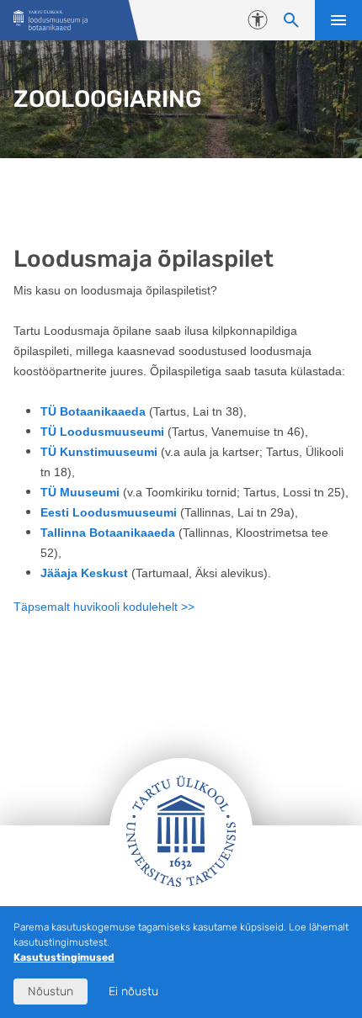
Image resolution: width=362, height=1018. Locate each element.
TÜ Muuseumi (80, 492)
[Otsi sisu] (291, 20)
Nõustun (50, 991)
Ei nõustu (133, 991)
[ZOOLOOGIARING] (50, 20)
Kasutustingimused (63, 957)
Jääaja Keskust (85, 573)
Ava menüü (338, 20)
